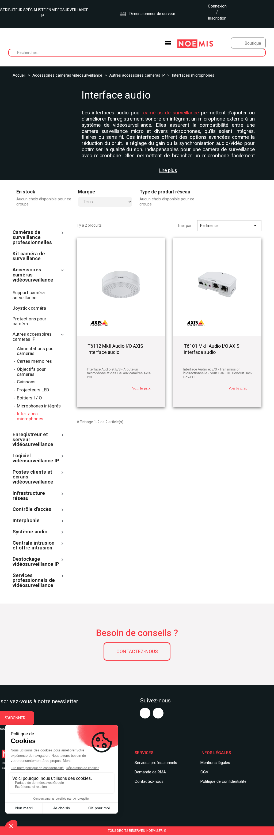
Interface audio (116, 95)
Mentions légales (215, 762)
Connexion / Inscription (217, 12)
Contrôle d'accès (32, 509)
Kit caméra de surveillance (29, 256)
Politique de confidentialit (222, 781)
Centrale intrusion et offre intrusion (34, 546)
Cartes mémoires (34, 361)
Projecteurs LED (33, 389)
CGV (204, 772)
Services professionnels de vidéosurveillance (34, 581)
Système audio (30, 532)
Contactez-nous (137, 651)
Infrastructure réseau (29, 496)
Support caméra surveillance (29, 295)
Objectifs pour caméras (31, 372)
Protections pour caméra (29, 321)
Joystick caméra (29, 308)
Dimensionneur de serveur (151, 13)
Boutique (253, 43)
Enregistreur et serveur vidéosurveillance (33, 440)
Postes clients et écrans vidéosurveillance (33, 477)
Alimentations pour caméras (36, 351)
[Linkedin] (158, 713)
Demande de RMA (150, 772)
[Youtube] (145, 713)
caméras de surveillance (171, 113)
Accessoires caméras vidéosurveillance (33, 275)
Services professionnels (156, 762)
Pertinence (229, 225)
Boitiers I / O (29, 397)
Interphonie (26, 520)
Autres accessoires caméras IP (32, 337)
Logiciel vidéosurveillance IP (36, 458)
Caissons (26, 381)
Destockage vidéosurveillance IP (36, 562)
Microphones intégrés (39, 406)
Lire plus (168, 170)
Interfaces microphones (30, 416)
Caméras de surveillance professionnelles (32, 237)
